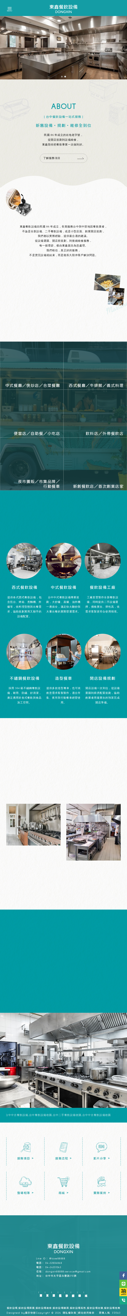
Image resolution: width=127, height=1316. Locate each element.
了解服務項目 (52, 158)
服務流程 (60, 1292)
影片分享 (66, 1292)
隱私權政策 (69, 1313)
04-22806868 (53, 1263)
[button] (62, 76)
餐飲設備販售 (78, 1308)
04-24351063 (53, 1267)
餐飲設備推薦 (112, 1308)
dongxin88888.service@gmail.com (68, 1271)
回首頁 (41, 1292)
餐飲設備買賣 (26, 1308)
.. (96, 1313)
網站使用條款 (86, 1313)
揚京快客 (30, 1313)
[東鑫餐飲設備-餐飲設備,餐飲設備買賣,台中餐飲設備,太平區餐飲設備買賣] (63, 9)
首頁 (47, 1292)
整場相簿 (79, 1292)
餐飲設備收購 (95, 1308)
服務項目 (53, 1292)
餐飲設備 (12, 1308)
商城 (86, 1292)
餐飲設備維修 (44, 1308)
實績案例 (73, 1292)
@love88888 (57, 1258)
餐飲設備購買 (61, 1308)
